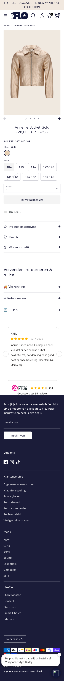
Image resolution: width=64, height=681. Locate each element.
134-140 (12, 176)
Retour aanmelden (15, 508)
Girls (7, 545)
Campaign (10, 569)
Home (7, 25)
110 (21, 167)
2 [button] (30, 118)
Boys (7, 551)
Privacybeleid (12, 496)
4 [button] (38, 118)
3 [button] (34, 118)
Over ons (9, 607)
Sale (6, 575)
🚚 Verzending (14, 287)
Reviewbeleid (12, 514)
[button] (56, 673)
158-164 (48, 176)
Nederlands (13, 639)
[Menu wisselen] (5, 15)
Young (8, 557)
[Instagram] (12, 462)
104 (9, 167)
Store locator (12, 594)
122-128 (48, 167)
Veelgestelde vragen (17, 520)
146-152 (30, 176)
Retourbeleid (12, 502)
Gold (7, 153)
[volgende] (59, 119)
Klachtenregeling (15, 490)
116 (33, 167)
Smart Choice (12, 612)
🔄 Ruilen (11, 310)
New (7, 539)
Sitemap (9, 619)
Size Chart (14, 211)
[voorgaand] (5, 119)
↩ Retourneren (15, 298)
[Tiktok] (18, 462)
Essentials (10, 563)
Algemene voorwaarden (19, 484)
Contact (9, 601)
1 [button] (25, 118)
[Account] (42, 14)
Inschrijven (18, 435)
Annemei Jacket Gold (24, 25)
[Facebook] (6, 462)
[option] (32, 72)
